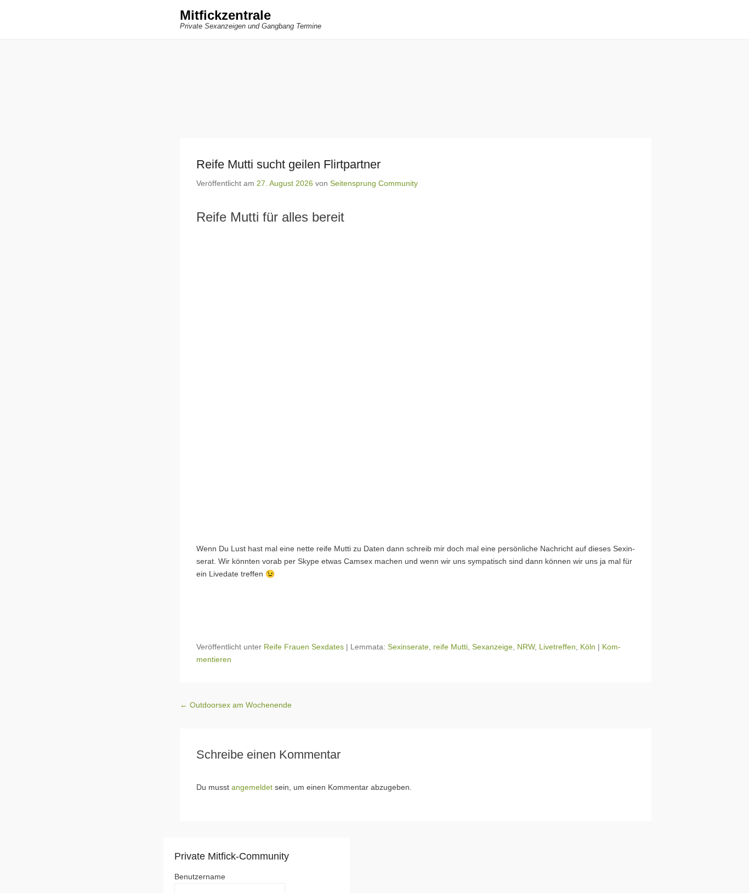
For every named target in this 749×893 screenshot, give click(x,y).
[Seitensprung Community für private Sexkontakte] (374, 80)
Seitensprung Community (374, 183)
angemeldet (252, 787)
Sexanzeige (492, 646)
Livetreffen (557, 646)
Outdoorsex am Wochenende (236, 704)
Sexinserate (408, 646)
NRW (526, 646)
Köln (587, 646)
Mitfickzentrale (225, 15)
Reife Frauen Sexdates (304, 646)
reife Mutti (450, 646)
